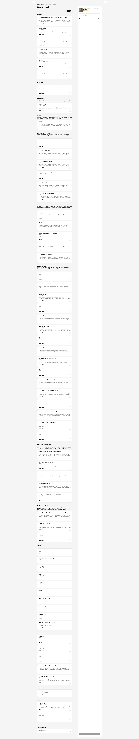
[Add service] (70, 554)
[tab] (43, 11)
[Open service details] (70, 24)
